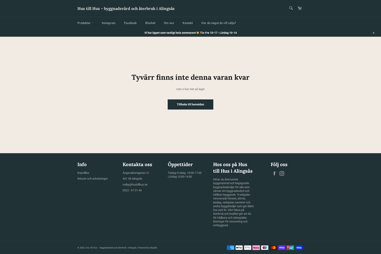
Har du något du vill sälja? (218, 23)
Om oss (169, 23)
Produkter (84, 23)
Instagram (108, 23)
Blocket (150, 23)
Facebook (130, 23)
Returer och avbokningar (92, 178)
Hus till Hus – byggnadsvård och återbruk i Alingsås (126, 8)
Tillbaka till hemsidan (190, 104)
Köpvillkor (83, 172)
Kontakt (188, 23)
